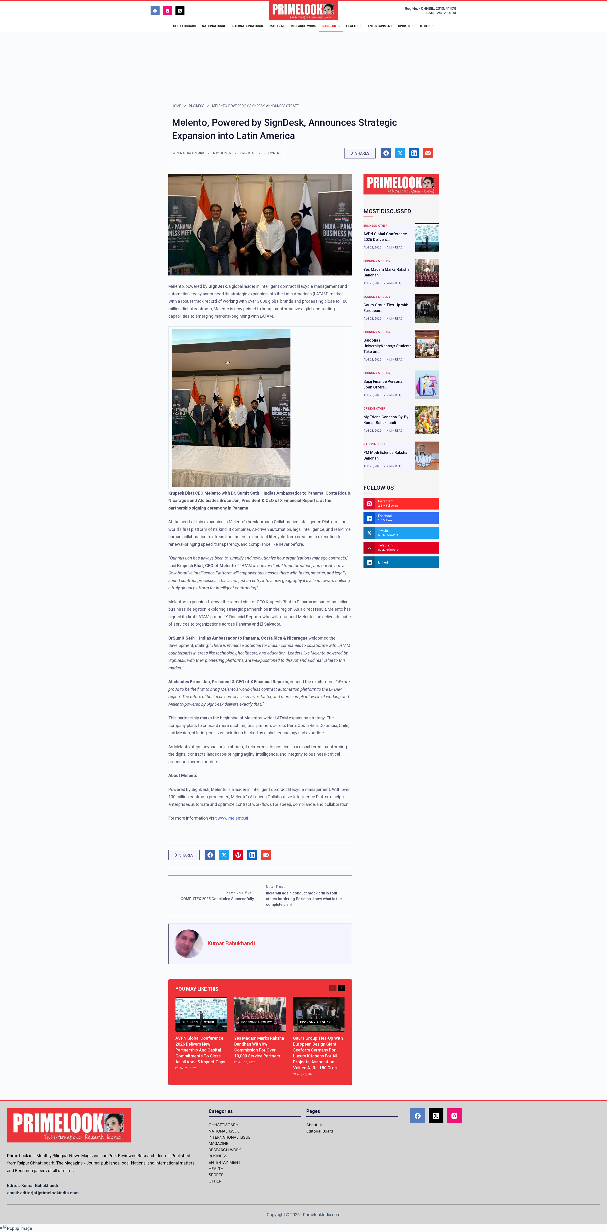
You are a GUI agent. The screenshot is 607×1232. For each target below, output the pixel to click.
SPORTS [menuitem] (404, 26)
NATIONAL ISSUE (374, 444)
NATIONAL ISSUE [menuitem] (214, 26)
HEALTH (216, 1168)
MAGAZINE (218, 1143)
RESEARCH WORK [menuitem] (303, 26)
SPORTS (216, 1174)
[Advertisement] (303, 67)
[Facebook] (155, 10)
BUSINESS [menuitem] (329, 26)
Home (176, 106)
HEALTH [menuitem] (352, 26)
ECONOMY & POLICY (256, 1022)
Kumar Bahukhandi (191, 153)
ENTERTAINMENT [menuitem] (380, 26)
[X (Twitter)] (179, 10)
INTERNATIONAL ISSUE (230, 1137)
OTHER (209, 1022)
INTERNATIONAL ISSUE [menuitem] (248, 26)
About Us (314, 1124)
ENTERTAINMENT (224, 1162)
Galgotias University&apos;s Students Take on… (387, 346)
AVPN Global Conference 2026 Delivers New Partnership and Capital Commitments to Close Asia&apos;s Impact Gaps (200, 1050)
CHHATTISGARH (223, 1124)
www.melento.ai (233, 818)
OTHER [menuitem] (425, 26)
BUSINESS (196, 106)
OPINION (369, 408)
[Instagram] (167, 10)
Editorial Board (319, 1131)
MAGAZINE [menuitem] (277, 26)
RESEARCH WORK (225, 1149)
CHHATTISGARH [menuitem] (184, 26)
